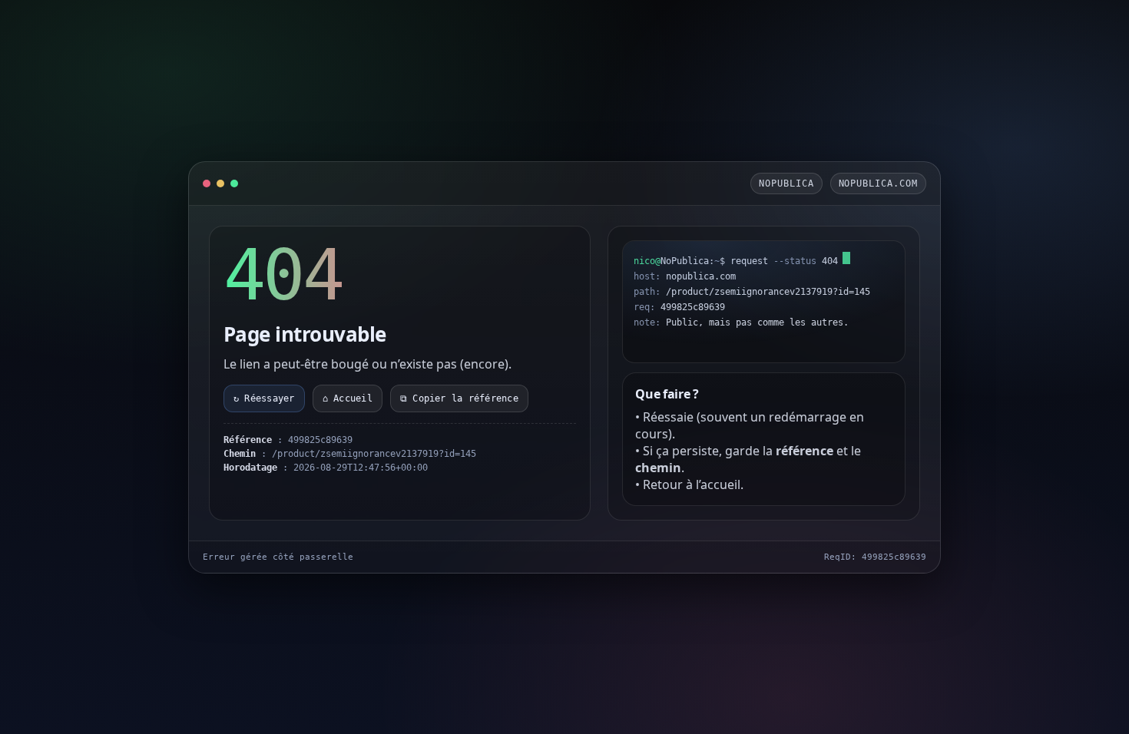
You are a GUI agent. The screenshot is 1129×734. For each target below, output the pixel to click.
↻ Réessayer (264, 398)
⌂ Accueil (347, 398)
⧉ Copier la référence (459, 398)
